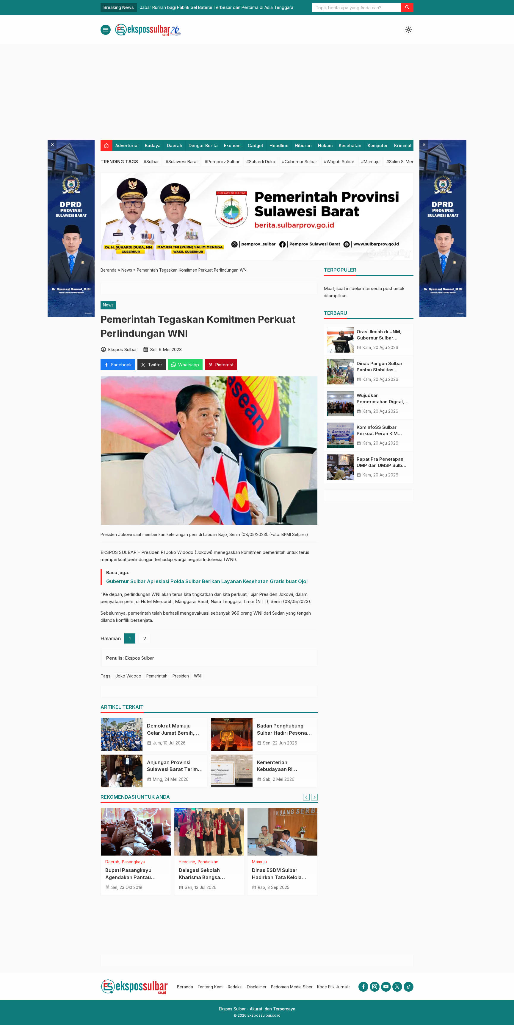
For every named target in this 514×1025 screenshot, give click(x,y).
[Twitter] (397, 987)
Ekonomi (233, 145)
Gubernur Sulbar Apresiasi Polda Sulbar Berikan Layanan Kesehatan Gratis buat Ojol (207, 581)
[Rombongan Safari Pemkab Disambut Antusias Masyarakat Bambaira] (209, 832)
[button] (407, 7)
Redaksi (235, 987)
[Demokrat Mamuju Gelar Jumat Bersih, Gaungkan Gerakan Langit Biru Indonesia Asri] (121, 734)
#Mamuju (370, 161)
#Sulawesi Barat (182, 161)
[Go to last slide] (306, 797)
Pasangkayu (133, 862)
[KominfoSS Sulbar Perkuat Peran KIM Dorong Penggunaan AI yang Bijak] (340, 435)
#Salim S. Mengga (404, 161)
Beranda (185, 987)
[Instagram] (375, 987)
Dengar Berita (203, 145)
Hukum (325, 145)
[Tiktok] (408, 987)
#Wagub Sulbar (339, 161)
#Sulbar (151, 161)
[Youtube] (386, 987)
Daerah (174, 145)
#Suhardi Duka (260, 161)
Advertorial (127, 145)
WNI (198, 676)
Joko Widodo (128, 676)
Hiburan (303, 145)
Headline (279, 145)
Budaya (153, 145)
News (108, 305)
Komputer (378, 145)
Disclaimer (257, 987)
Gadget (255, 145)
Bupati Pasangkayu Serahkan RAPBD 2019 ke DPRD (135, 877)
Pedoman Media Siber (292, 987)
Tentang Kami (210, 987)
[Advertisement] (257, 89)
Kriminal (402, 145)
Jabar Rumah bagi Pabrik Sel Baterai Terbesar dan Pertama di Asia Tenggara (216, 7)
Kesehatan (350, 145)
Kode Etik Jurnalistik (336, 987)
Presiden (181, 676)
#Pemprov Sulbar (222, 161)
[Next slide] (314, 797)
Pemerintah (156, 676)
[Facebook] (363, 987)
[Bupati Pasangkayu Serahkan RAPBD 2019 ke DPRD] (136, 832)
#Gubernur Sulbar (299, 161)
